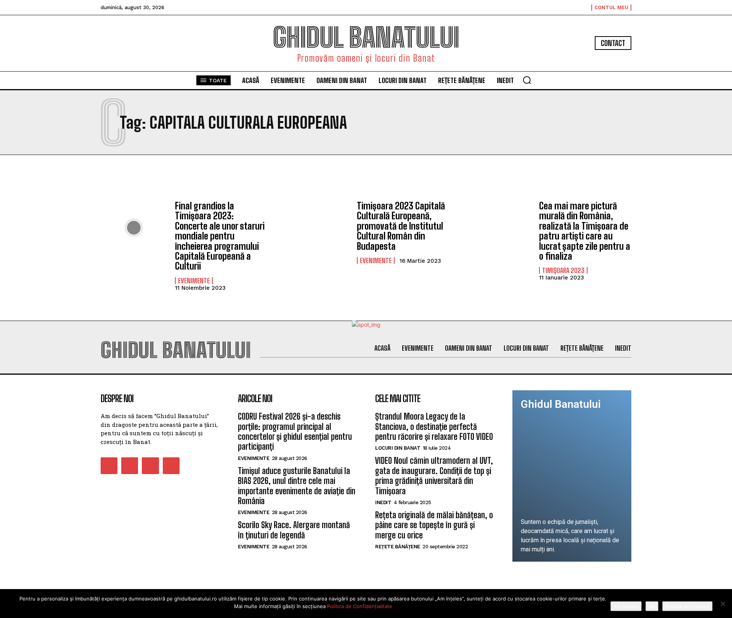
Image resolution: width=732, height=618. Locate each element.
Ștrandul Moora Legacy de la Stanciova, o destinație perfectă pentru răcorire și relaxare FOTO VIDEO (434, 426)
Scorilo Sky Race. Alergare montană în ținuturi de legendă (294, 530)
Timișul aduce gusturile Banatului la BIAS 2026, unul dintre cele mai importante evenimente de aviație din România (296, 486)
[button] (527, 80)
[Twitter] (150, 465)
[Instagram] (129, 465)
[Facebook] (109, 465)
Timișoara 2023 (563, 270)
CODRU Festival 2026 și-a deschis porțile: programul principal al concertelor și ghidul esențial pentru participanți (295, 431)
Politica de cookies (687, 606)
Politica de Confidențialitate (359, 606)
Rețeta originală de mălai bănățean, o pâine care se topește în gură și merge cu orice (434, 525)
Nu (652, 606)
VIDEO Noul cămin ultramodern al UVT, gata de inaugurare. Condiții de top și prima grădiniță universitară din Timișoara (434, 475)
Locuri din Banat (397, 448)
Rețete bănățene (397, 546)
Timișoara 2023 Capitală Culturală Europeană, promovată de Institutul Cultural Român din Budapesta (401, 226)
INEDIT (383, 502)
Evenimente (194, 280)
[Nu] (722, 603)
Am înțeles (626, 606)
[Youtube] (171, 465)
